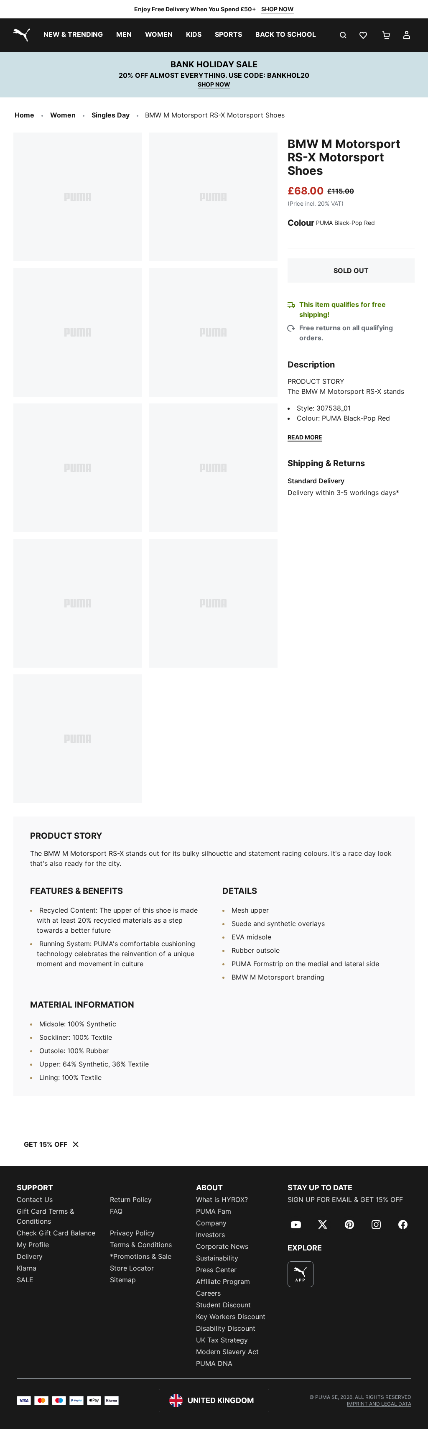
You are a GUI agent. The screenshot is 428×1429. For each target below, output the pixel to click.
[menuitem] (73, 35)
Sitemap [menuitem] (123, 1280)
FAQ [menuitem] (116, 1211)
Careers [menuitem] (208, 1293)
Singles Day (111, 115)
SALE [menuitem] (25, 1280)
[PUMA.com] (20, 35)
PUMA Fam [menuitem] (213, 1211)
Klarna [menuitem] (26, 1268)
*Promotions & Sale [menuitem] (140, 1256)
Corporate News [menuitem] (222, 1246)
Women (63, 115)
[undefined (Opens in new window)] (300, 1274)
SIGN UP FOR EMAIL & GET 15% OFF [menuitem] (345, 1199)
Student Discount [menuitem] (223, 1305)
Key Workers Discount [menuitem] (230, 1316)
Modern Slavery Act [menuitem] (227, 1351)
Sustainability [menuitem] (217, 1258)
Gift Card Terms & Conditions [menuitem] (45, 1216)
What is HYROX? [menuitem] (222, 1199)
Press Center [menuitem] (216, 1270)
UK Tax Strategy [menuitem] (222, 1340)
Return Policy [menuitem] (131, 1199)
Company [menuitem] (211, 1223)
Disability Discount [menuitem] (225, 1328)
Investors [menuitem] (210, 1234)
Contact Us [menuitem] (35, 1199)
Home (24, 115)
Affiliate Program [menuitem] (223, 1281)
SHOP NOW (277, 9)
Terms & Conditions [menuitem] (141, 1244)
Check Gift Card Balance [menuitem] (56, 1233)
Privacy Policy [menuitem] (132, 1233)
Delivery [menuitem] (30, 1256)
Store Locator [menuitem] (132, 1268)
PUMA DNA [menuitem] (214, 1363)
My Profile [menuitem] (33, 1244)
